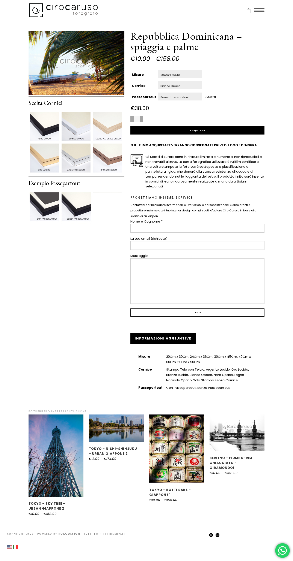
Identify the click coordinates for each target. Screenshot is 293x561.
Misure (138, 74)
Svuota (210, 96)
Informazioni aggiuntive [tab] (163, 338)
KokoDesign (69, 534)
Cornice (138, 86)
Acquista (197, 130)
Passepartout (144, 97)
